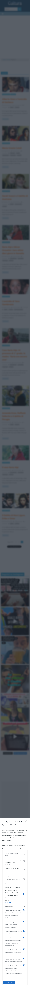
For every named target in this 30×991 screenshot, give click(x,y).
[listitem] (15, 854)
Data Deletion (5, 988)
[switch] (24, 861)
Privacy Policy (24, 988)
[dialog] (15, 904)
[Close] (26, 821)
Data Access (15, 988)
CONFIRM (9, 982)
